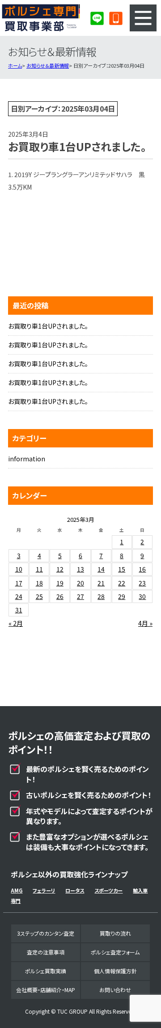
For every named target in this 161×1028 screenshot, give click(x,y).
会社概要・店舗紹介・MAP (45, 989)
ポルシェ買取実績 (45, 971)
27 (80, 596)
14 (101, 568)
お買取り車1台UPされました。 (48, 325)
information (26, 458)
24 (18, 596)
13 (80, 568)
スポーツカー (108, 890)
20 (80, 582)
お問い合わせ (115, 989)
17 (18, 582)
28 (101, 596)
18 (39, 582)
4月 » (145, 623)
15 (121, 568)
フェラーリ (44, 890)
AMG (16, 890)
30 (142, 596)
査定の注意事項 (45, 952)
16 (142, 568)
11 (39, 568)
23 (142, 582)
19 (60, 582)
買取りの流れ (115, 933)
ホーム (15, 65)
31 (18, 609)
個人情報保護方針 (115, 971)
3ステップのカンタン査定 (45, 933)
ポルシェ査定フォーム (115, 952)
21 (101, 582)
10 (18, 568)
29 (121, 596)
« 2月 (15, 623)
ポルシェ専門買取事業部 (41, 18)
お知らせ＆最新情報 (47, 65)
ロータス (74, 890)
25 (39, 596)
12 (60, 568)
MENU (143, 17)
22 (121, 582)
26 (60, 596)
